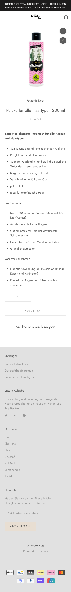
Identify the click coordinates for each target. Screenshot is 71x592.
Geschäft (10, 457)
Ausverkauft (35, 311)
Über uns (10, 444)
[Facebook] (6, 415)
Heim (8, 437)
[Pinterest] (24, 415)
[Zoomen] (63, 31)
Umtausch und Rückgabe (20, 377)
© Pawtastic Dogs (35, 545)
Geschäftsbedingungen (19, 371)
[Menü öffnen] (5, 16)
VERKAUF (10, 463)
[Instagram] (15, 415)
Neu (7, 450)
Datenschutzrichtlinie (17, 364)
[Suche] (59, 16)
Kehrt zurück (12, 470)
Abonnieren (20, 526)
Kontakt (9, 476)
